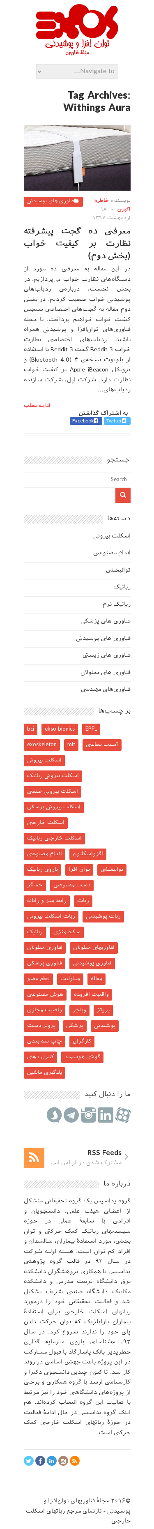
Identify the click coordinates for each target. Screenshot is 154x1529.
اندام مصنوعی (112, 553)
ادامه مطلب (37, 406)
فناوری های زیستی (107, 656)
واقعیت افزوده (91, 994)
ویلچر (79, 1010)
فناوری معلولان (44, 947)
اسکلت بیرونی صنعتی (52, 791)
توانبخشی (118, 570)
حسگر (35, 885)
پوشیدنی (104, 1025)
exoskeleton (42, 744)
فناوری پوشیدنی (92, 963)
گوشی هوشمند (82, 1057)
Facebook (83, 421)
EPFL (91, 729)
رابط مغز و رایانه (47, 900)
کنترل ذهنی (40, 1057)
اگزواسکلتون (88, 854)
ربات (83, 900)
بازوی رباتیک (42, 869)
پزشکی (74, 1025)
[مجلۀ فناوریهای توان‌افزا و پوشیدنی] (77, 53)
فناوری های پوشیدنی (50, 201)
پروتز (103, 1010)
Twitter (114, 421)
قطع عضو (38, 979)
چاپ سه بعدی (44, 1041)
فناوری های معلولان (105, 673)
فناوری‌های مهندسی (106, 690)
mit (71, 744)
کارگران (82, 1041)
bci (30, 729)
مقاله (96, 979)
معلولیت (70, 979)
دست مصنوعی (71, 885)
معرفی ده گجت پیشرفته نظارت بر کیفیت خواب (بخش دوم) (77, 244)
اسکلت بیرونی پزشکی (53, 807)
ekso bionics (60, 729)
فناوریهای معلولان (94, 947)
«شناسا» (104, 1342)
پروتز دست (41, 1025)
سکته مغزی (66, 932)
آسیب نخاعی (102, 744)
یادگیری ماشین (44, 1072)
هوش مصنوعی (45, 994)
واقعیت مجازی (44, 1010)
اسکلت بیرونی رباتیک (53, 776)
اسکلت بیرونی (112, 536)
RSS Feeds (104, 1153)
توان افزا (79, 869)
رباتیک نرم (117, 605)
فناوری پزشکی (44, 963)
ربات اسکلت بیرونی (51, 916)
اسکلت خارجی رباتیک (54, 838)
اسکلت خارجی (45, 822)
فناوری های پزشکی (105, 621)
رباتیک (122, 587)
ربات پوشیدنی (103, 916)
